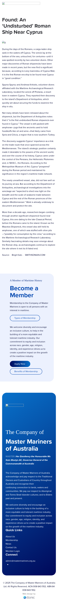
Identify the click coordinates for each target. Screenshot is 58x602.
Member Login (13, 551)
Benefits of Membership (26, 371)
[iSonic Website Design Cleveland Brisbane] (29, 597)
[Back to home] (21, 5)
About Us (10, 536)
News (8, 543)
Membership (12, 540)
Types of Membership (24, 318)
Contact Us (11, 547)
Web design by (29, 593)
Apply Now (20, 363)
